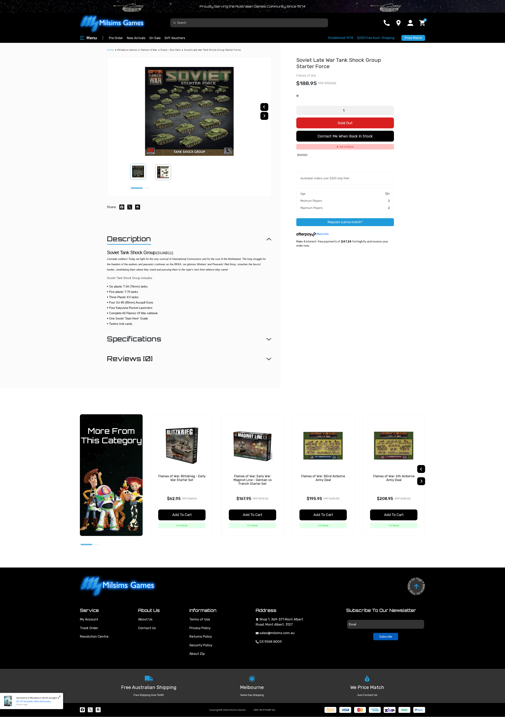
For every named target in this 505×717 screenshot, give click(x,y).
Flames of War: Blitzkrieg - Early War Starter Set (182, 478)
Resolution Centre (94, 636)
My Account (89, 619)
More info (322, 234)
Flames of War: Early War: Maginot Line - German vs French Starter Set (253, 480)
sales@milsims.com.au (277, 633)
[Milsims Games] (116, 23)
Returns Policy (200, 636)
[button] (140, 172)
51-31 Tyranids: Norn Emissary (33, 701)
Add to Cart (182, 515)
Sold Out (345, 123)
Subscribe (385, 636)
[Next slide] (264, 116)
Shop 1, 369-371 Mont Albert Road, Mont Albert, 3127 (279, 621)
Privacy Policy (199, 628)
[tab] (137, 188)
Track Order (89, 628)
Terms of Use (199, 619)
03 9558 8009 (270, 642)
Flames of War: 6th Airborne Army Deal (393, 478)
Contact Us (147, 628)
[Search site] (174, 23)
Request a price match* (345, 222)
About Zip (197, 654)
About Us (145, 619)
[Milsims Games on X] (90, 709)
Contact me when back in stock (345, 136)
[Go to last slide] (264, 107)
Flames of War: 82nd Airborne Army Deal (323, 478)
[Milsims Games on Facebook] (82, 709)
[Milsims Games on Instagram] (98, 709)
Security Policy (200, 645)
